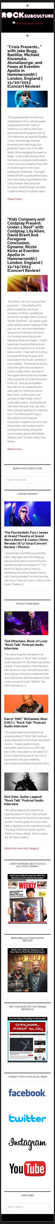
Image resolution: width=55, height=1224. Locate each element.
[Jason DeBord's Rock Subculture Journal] (27, 15)
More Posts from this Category (21, 848)
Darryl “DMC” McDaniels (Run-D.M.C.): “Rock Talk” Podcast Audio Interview (26, 722)
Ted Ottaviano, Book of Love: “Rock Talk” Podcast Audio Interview (26, 644)
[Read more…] (14, 199)
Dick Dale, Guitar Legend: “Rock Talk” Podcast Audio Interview (24, 800)
